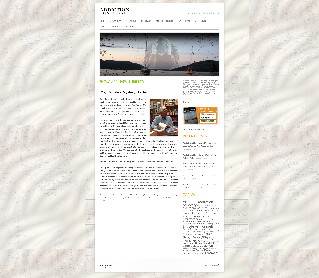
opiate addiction (137, 198)
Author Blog (200, 21)
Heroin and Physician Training (203, 239)
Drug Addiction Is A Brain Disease (201, 231)
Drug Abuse (190, 229)
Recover (206, 248)
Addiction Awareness (196, 208)
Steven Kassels (204, 250)
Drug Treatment (207, 231)
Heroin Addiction (194, 236)
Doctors (216, 224)
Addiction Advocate (206, 205)
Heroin (107, 198)
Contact (103, 26)
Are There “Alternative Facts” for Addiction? (199, 176)
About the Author (117, 21)
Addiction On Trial (150, 195)
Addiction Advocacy (136, 195)
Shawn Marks (149, 198)
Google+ (115, 267)
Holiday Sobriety (208, 241)
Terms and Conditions (106, 267)
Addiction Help (195, 210)
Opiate (127, 198)
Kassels (114, 198)
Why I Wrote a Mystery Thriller (123, 92)
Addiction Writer (202, 219)
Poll (195, 248)
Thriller (157, 198)
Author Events (184, 21)
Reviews (133, 21)
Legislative (191, 243)
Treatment (211, 253)
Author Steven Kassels (199, 221)
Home (102, 21)
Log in (121, 267)
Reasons (200, 248)
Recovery (213, 248)
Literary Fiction (202, 243)
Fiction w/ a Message (193, 234)
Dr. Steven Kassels (165, 195)
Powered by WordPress (210, 265)
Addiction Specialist (190, 216)
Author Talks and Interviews (123, 26)
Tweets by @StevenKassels (193, 129)
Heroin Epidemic (192, 241)
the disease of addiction (199, 252)
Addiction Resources (164, 21)
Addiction (124, 195)
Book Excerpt (194, 223)
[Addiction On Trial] (159, 14)
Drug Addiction (206, 229)
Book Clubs (146, 21)
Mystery (121, 198)
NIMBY (212, 243)
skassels (103, 201)
